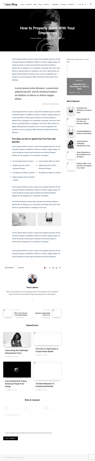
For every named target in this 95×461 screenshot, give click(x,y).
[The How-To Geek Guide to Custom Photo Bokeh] (47, 338)
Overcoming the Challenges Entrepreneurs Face (83, 143)
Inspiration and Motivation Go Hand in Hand (79, 86)
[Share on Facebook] (5, 64)
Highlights (79, 80)
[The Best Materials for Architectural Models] (47, 371)
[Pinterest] (5, 74)
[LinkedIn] (5, 79)
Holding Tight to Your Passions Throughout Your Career (84, 166)
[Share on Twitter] (5, 69)
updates (21, 267)
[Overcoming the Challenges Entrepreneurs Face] (17, 339)
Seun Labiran (36, 38)
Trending (47, 22)
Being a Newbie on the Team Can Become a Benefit (83, 121)
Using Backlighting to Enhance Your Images (84, 132)
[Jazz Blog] (10, 4)
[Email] (5, 84)
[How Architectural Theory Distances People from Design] (17, 369)
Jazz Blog (10, 457)
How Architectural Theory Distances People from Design (16, 384)
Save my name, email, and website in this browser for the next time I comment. (29, 433)
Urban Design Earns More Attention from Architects (84, 154)
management (9, 267)
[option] (79, 76)
